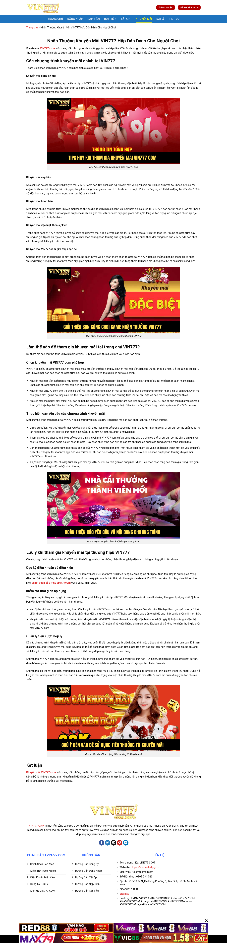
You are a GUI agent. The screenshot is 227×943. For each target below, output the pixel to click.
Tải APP (126, 18)
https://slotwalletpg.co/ (145, 867)
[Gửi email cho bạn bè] (113, 843)
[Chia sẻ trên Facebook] (101, 843)
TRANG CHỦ (55, 18)
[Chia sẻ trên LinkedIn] (125, 843)
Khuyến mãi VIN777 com (41, 772)
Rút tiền (110, 18)
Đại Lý (160, 18)
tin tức (174, 18)
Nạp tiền (93, 18)
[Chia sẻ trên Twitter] (107, 843)
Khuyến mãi (144, 18)
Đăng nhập (75, 18)
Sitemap (124, 893)
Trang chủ (32, 27)
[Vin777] (42, 7)
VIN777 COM (36, 825)
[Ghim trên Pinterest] (119, 843)
